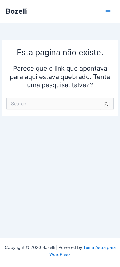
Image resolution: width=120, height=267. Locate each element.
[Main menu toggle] (108, 12)
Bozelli (17, 11)
